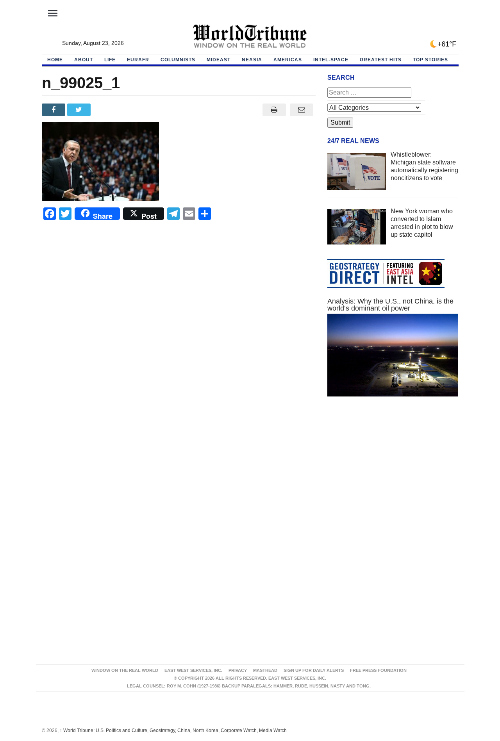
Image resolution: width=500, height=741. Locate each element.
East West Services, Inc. (193, 670)
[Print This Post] (274, 110)
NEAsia (252, 59)
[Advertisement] (393, 476)
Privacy (238, 670)
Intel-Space (330, 59)
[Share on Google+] (105, 110)
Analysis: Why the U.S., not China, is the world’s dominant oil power (390, 304)
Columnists (178, 59)
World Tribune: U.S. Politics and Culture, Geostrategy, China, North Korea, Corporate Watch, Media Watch (173, 730)
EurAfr (138, 59)
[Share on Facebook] (54, 110)
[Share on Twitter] (80, 110)
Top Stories (430, 59)
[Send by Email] (302, 110)
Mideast (218, 59)
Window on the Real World (124, 670)
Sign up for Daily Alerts (314, 670)
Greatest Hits (381, 59)
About (83, 59)
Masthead (265, 670)
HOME (55, 59)
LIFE (110, 59)
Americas (287, 59)
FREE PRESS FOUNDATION (378, 670)
